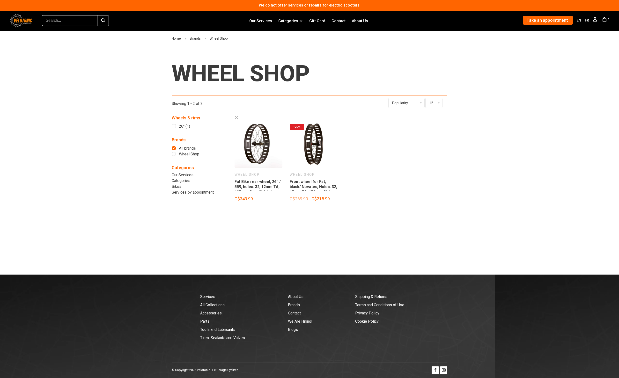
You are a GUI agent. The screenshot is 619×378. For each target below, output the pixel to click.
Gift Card (317, 21)
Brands (195, 38)
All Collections (212, 305)
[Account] (595, 20)
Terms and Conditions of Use (379, 305)
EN (579, 20)
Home (176, 38)
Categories (288, 21)
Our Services (260, 21)
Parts (204, 321)
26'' (184, 126)
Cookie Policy (367, 321)
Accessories (211, 313)
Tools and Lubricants (217, 329)
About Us (360, 21)
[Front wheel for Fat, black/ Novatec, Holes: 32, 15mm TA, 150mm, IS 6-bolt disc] (314, 145)
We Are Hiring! (300, 321)
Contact (339, 21)
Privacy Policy (367, 313)
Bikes (176, 186)
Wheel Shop (219, 38)
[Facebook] (435, 370)
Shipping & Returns (371, 296)
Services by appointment (193, 192)
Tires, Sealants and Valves (222, 337)
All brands (187, 148)
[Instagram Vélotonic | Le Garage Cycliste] (443, 370)
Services (207, 296)
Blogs (293, 329)
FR (587, 20)
